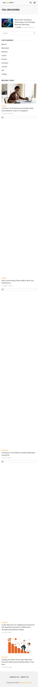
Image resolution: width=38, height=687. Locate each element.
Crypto (4, 55)
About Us (24, 677)
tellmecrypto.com (25, 683)
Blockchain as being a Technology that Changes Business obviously (25, 22)
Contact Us (14, 677)
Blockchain (5, 48)
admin (19, 27)
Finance (4, 59)
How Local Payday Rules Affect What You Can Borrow (18, 282)
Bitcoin (4, 44)
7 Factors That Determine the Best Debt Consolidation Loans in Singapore (17, 109)
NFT (3, 70)
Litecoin (4, 67)
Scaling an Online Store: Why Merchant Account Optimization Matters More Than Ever (18, 662)
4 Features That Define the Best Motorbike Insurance (18, 454)
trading (4, 74)
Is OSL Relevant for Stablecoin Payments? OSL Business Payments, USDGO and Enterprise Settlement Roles (18, 627)
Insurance (5, 63)
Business (5, 52)
